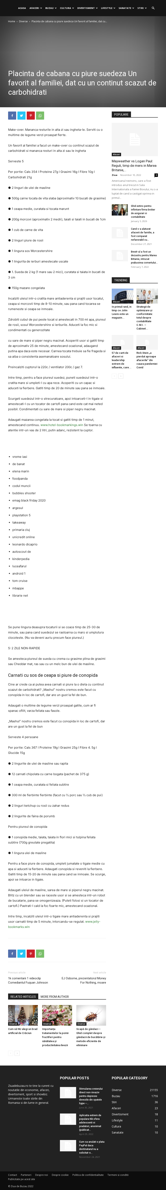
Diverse (23, 21)
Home (11, 21)
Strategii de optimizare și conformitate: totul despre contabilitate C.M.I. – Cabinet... (144, 317)
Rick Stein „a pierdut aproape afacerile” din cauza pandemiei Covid (146, 360)
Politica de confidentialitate (88, 1175)
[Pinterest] (31, 116)
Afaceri (34, 8)
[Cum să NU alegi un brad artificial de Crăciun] (23, 1015)
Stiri (140, 8)
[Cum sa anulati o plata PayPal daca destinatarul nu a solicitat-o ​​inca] (68, 1145)
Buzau (49, 8)
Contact (12, 1175)
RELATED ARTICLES (23, 996)
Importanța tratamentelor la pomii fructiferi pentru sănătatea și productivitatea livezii (55, 1037)
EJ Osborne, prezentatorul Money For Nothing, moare (84, 980)
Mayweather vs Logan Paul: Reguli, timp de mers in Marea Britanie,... (134, 165)
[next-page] (17, 1053)
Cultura (65, 8)
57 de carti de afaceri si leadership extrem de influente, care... (121, 360)
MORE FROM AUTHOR (55, 996)
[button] (153, 8)
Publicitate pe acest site (21, 1179)
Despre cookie (60, 1175)
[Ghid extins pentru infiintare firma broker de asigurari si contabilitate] (120, 210)
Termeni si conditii (118, 1175)
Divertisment (86, 8)
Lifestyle (106, 8)
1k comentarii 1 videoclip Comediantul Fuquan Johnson (28, 980)
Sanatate (125, 8)
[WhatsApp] (40, 116)
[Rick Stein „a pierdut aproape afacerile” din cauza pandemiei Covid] (147, 342)
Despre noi (41, 1175)
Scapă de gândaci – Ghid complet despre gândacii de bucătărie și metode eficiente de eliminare (90, 1037)
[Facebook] (12, 116)
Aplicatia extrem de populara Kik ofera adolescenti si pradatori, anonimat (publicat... (90, 1122)
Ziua (114, 174)
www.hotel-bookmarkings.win (61, 425)
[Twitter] (21, 116)
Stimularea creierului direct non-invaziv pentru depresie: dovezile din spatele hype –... (91, 1096)
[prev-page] (10, 1053)
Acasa (22, 8)
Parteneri (26, 1175)
